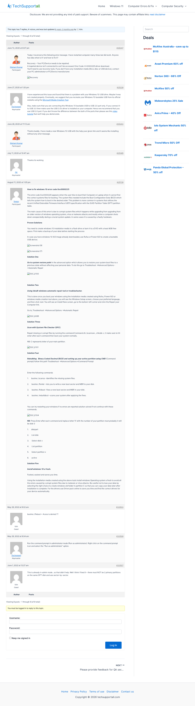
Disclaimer (113, 691)
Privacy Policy (79, 691)
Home (101, 6)
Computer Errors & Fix (141, 6)
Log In (113, 645)
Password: (14, 628)
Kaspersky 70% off (166, 155)
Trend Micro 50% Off (167, 142)
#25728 (120, 182)
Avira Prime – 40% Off (168, 113)
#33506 (119, 536)
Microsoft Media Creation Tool (55, 100)
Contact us (127, 691)
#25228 (120, 87)
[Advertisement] (166, 229)
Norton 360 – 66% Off (168, 76)
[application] (155, 6)
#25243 (120, 124)
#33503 (119, 507)
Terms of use (96, 691)
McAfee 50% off (164, 88)
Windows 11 (116, 6)
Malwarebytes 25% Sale (169, 100)
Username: (14, 618)
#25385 (120, 153)
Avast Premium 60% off (169, 63)
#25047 (120, 48)
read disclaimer (157, 14)
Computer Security (172, 6)
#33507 (119, 565)
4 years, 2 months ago (64, 29)
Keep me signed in (21, 638)
